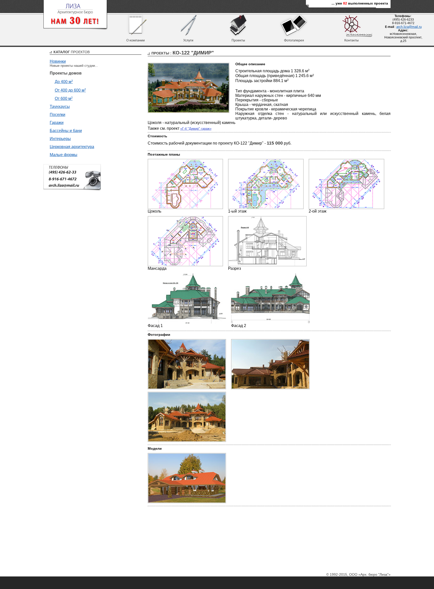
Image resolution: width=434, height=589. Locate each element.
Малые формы (63, 155)
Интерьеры (60, 139)
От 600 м (64, 98)
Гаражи (57, 122)
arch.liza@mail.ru (409, 27)
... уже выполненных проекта (360, 3)
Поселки (57, 114)
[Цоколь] (185, 208)
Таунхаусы (60, 106)
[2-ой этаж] (346, 208)
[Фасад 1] (187, 322)
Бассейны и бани (66, 130)
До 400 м (64, 82)
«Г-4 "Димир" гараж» (195, 128)
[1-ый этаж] (266, 208)
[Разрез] (267, 265)
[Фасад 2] (270, 322)
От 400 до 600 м (70, 90)
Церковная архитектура (72, 147)
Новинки (58, 61)
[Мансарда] (185, 265)
